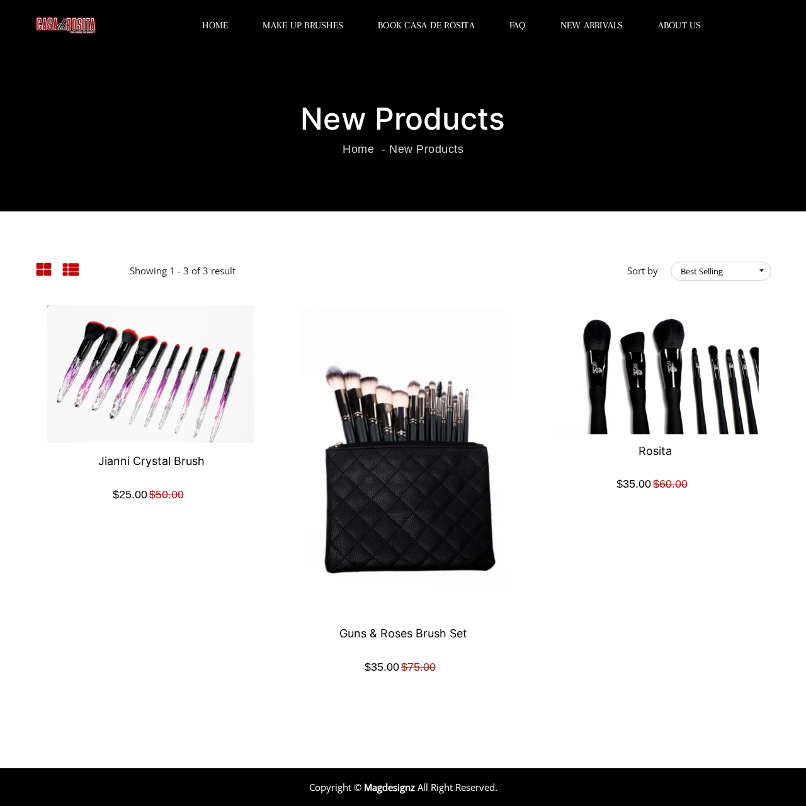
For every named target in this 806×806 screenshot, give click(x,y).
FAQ (517, 25)
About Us (679, 25)
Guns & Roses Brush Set (403, 633)
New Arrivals (591, 25)
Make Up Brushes (303, 25)
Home (215, 25)
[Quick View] (167, 394)
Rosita (655, 450)
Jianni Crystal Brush (151, 460)
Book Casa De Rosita (426, 25)
